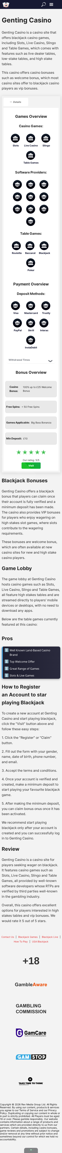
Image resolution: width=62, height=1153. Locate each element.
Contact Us (7, 936)
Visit (31, 465)
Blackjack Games (28, 936)
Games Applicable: (18, 422)
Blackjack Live (50, 936)
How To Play (21, 941)
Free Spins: (13, 406)
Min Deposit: (14, 438)
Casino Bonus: (13, 389)
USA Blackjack (40, 941)
